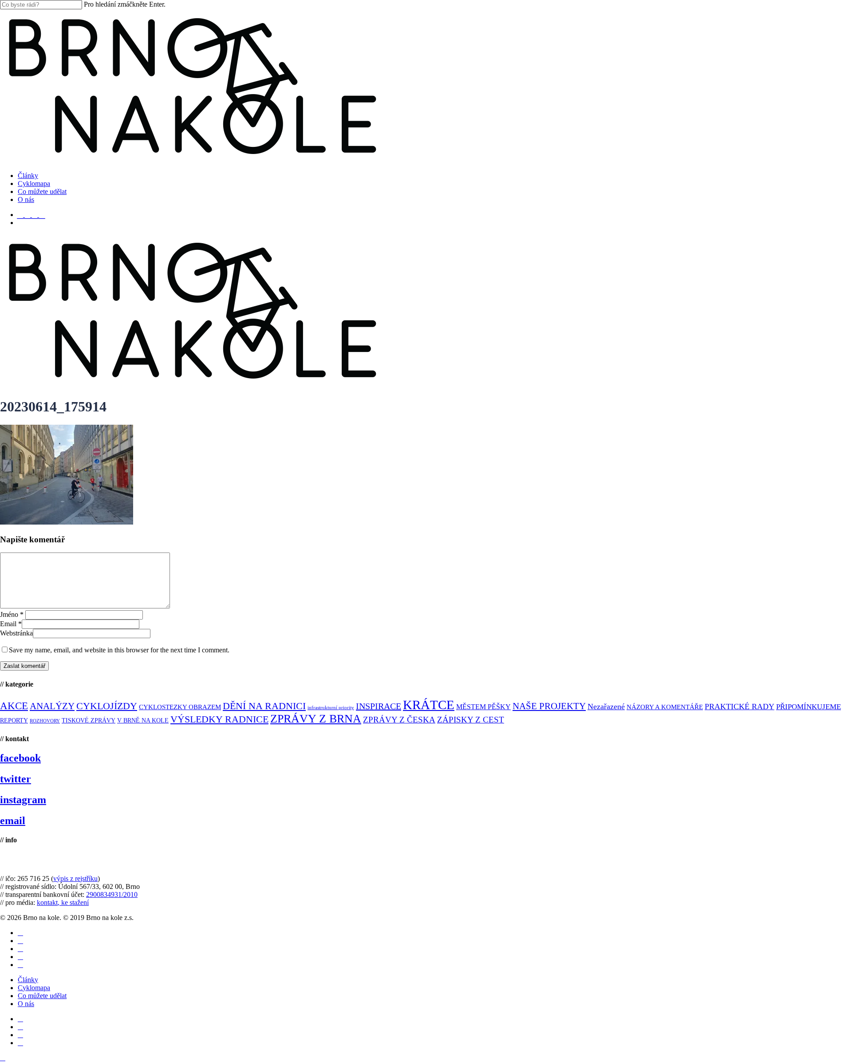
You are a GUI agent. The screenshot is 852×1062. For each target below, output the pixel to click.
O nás (26, 1003)
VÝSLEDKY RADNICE (219, 719)
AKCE (14, 705)
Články (28, 979)
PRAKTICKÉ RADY (739, 706)
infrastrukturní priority (331, 707)
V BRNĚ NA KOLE (143, 720)
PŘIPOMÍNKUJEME (808, 707)
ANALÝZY (52, 706)
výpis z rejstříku (75, 878)
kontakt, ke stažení (63, 902)
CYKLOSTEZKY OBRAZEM (180, 707)
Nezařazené (606, 706)
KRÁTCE (428, 705)
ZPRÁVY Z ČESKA (399, 719)
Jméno (12, 614)
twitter (15, 779)
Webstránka (16, 633)
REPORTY (14, 720)
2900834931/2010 (112, 894)
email (12, 820)
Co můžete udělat (42, 995)
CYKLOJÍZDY (106, 706)
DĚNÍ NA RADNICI (264, 705)
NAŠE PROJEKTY (549, 706)
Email (11, 624)
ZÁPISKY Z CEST (470, 719)
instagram (23, 799)
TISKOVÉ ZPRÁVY (88, 720)
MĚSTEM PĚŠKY (483, 707)
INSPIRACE (378, 706)
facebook (20, 758)
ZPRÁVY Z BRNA (315, 718)
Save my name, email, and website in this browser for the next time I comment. (119, 650)
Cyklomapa (34, 987)
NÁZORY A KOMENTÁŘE (665, 707)
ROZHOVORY (45, 721)
